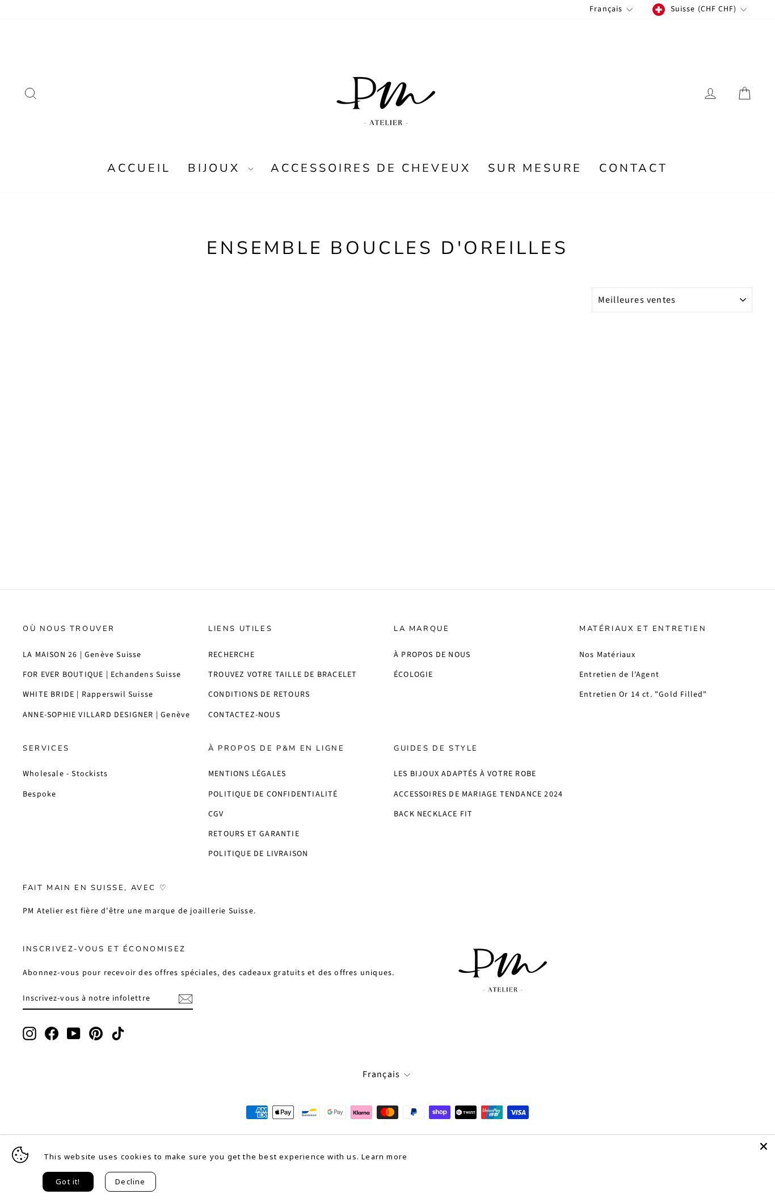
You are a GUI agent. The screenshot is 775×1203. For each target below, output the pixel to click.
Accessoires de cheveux (371, 168)
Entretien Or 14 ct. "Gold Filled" (643, 694)
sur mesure (535, 168)
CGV (216, 814)
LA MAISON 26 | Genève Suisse (82, 654)
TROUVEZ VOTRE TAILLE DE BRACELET (282, 674)
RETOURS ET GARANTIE (254, 834)
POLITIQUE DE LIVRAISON (258, 853)
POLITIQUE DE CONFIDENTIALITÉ (273, 794)
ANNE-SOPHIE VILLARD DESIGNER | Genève (106, 715)
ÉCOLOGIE (413, 674)
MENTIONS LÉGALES (247, 774)
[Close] (763, 1146)
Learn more (384, 1156)
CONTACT (633, 168)
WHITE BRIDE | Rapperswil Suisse (88, 694)
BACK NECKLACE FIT (433, 814)
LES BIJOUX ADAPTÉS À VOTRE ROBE (465, 774)
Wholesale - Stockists (65, 774)
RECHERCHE (231, 654)
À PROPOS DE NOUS (432, 654)
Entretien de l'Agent (619, 674)
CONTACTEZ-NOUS (244, 715)
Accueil (139, 168)
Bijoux (216, 168)
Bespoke (39, 794)
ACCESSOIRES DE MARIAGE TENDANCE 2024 (478, 794)
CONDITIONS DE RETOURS (259, 694)
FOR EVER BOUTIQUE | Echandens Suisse (102, 674)
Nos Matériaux (607, 654)
